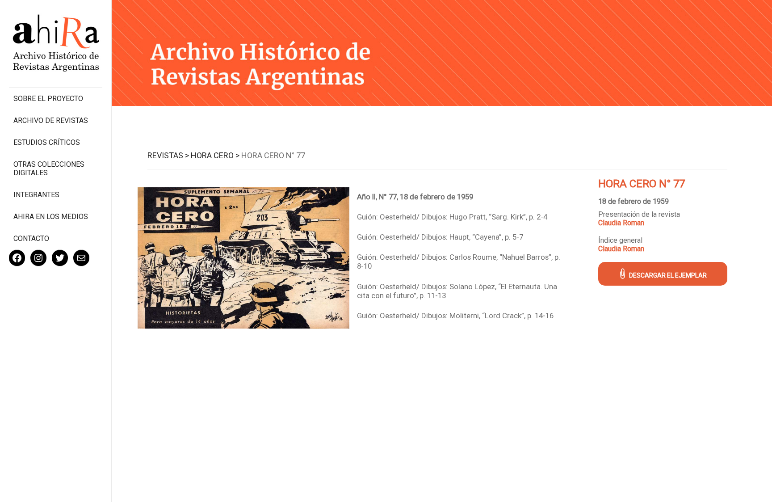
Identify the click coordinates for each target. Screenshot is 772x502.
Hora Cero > (215, 155)
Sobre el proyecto (48, 98)
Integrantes (36, 194)
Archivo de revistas (50, 120)
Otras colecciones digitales (48, 168)
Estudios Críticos (46, 142)
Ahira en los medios (50, 216)
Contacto (31, 238)
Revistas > (168, 155)
